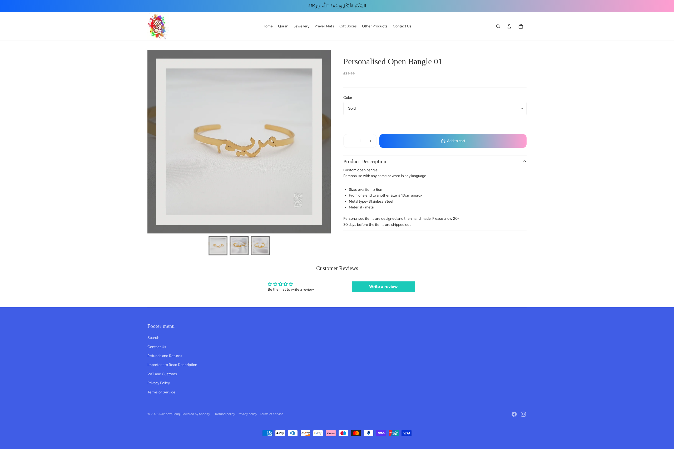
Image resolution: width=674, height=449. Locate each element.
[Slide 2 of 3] (239, 245)
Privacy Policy (158, 383)
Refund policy (225, 414)
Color (347, 97)
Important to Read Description (172, 365)
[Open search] (498, 26)
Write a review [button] (383, 286)
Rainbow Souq (169, 414)
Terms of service (271, 414)
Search (153, 337)
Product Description (364, 161)
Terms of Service (161, 392)
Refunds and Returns (164, 356)
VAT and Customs (162, 374)
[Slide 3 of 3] (260, 245)
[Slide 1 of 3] (218, 245)
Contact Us (156, 347)
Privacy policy (247, 414)
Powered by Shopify (195, 414)
